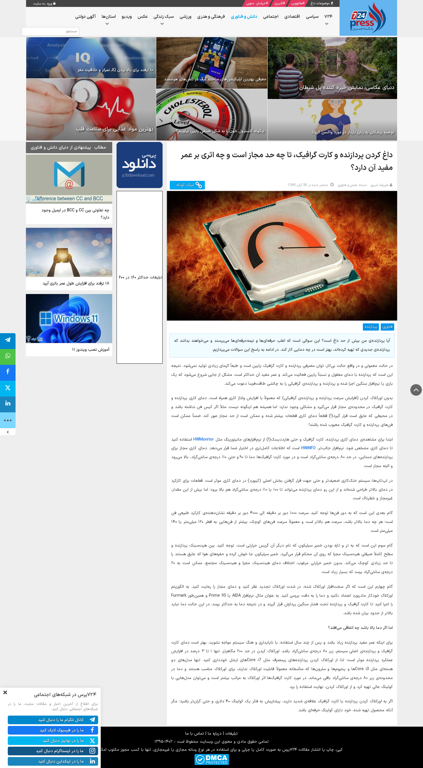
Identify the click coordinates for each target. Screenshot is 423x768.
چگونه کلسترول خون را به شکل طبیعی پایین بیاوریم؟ (220, 131)
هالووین (296, 3)
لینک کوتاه (185, 185)
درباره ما (215, 734)
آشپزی (278, 3)
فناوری (387, 327)
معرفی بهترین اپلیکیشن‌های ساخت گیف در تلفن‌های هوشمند (215, 79)
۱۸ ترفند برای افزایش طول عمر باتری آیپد (76, 283)
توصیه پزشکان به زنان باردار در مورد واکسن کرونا (353, 132)
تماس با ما (194, 734)
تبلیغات (231, 734)
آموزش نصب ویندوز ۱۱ (90, 350)
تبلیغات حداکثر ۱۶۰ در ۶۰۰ (140, 277)
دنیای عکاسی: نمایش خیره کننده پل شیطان (346, 88)
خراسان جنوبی (256, 3)
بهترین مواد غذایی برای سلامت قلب (114, 129)
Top (416, 390)
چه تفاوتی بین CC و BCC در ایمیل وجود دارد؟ (75, 214)
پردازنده (371, 327)
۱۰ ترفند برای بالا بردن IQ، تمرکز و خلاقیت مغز (115, 70)
